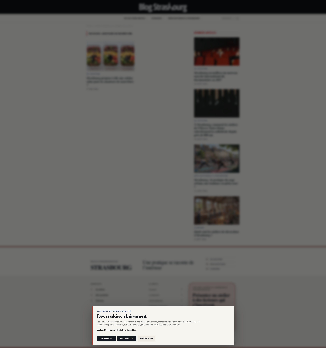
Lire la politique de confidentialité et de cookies (116, 330)
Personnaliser (146, 338)
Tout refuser (106, 338)
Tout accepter (126, 338)
